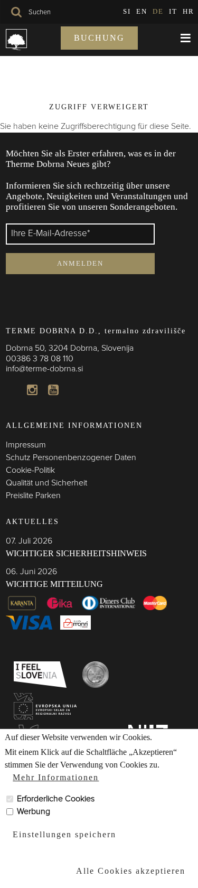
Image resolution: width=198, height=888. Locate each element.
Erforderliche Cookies (56, 798)
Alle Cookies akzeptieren (130, 870)
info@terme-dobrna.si (44, 368)
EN (141, 11)
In (32, 390)
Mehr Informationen (56, 777)
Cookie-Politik (30, 470)
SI (127, 11)
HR (188, 11)
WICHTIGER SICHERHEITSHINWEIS (76, 553)
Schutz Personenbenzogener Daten (71, 457)
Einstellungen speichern (64, 834)
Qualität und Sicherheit (46, 483)
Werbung (33, 811)
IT (173, 11)
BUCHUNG (99, 37)
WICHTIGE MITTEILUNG (54, 583)
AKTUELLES (32, 522)
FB (11, 390)
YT (53, 390)
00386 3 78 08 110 (39, 358)
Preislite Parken (33, 495)
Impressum (26, 445)
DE (158, 11)
